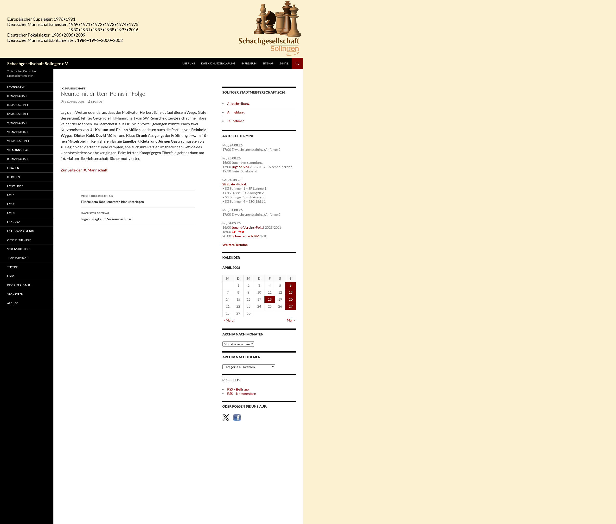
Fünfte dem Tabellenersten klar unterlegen (112, 199)
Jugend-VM (240, 167)
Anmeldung (235, 112)
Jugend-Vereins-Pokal (248, 227)
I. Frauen (13, 168)
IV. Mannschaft (17, 113)
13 (291, 292)
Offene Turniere (19, 240)
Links (10, 276)
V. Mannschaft (17, 122)
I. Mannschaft (17, 86)
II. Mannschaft (17, 95)
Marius (96, 101)
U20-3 (10, 213)
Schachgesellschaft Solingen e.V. (38, 63)
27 (291, 306)
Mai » (291, 320)
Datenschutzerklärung (218, 63)
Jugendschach (17, 258)
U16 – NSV (13, 222)
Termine (12, 267)
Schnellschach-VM (245, 236)
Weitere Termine (235, 245)
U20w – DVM (15, 186)
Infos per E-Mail (19, 285)
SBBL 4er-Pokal (234, 184)
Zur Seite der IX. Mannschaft (84, 170)
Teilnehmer (235, 121)
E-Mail (284, 63)
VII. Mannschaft (18, 140)
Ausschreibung (238, 103)
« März (228, 320)
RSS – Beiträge (238, 389)
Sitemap (268, 63)
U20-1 (10, 194)
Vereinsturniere (18, 249)
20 (291, 299)
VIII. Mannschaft (18, 150)
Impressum (249, 63)
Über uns (188, 63)
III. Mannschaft (17, 104)
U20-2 (10, 204)
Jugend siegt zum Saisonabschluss (106, 216)
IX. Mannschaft (73, 88)
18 (270, 299)
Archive (12, 303)
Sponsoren (15, 294)
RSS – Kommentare (241, 393)
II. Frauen (13, 176)
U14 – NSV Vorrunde (20, 231)
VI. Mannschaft (17, 131)
